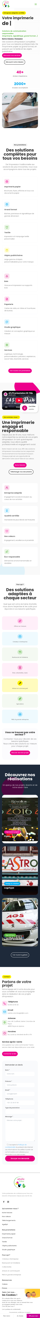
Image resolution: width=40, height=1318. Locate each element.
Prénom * (8, 1081)
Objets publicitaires (9, 1246)
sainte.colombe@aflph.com (18, 1013)
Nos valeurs (6, 1216)
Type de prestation (12, 1108)
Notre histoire (7, 1212)
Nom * (7, 1070)
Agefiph (5, 1224)
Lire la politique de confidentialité (11, 1309)
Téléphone (9, 1099)
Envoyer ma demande (20, 1158)
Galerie (4, 1284)
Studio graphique (8, 1249)
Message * (9, 1116)
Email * (7, 1090)
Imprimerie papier (8, 1234)
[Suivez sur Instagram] (8, 1202)
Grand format (7, 1238)
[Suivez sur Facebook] (4, 1202)
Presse (4, 1288)
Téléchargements (8, 1220)
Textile (4, 1242)
